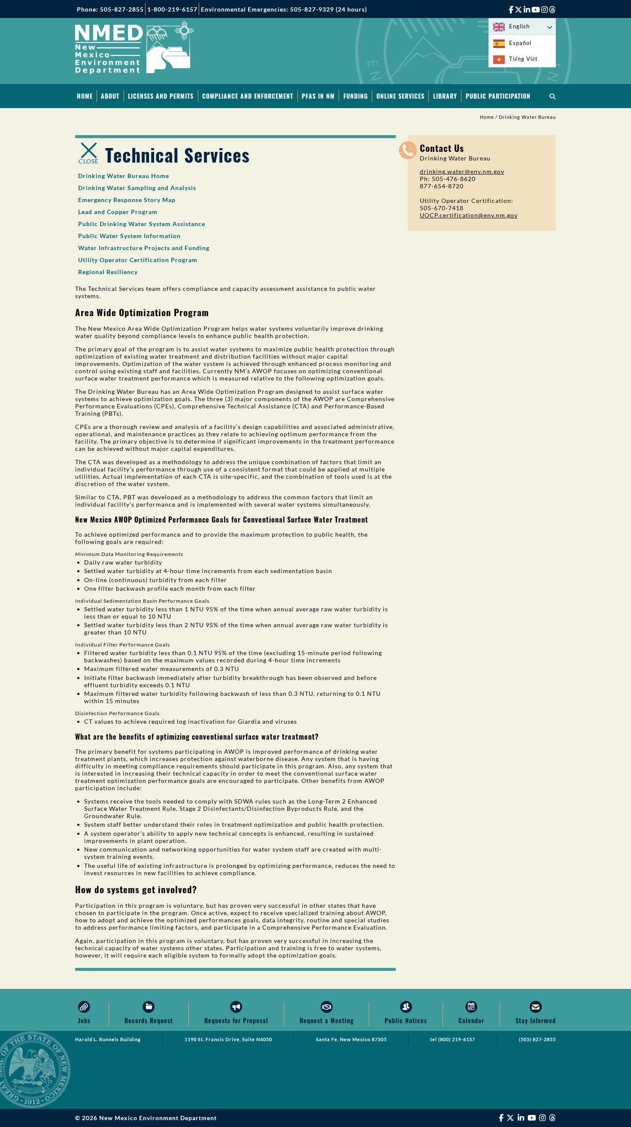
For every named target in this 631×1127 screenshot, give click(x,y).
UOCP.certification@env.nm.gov (469, 215)
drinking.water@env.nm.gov (462, 171)
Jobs (84, 1020)
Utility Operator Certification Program (137, 259)
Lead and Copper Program (118, 211)
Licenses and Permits (161, 95)
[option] (522, 43)
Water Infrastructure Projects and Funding (143, 247)
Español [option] (520, 42)
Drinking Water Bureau (527, 117)
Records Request (148, 1020)
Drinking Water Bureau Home (123, 175)
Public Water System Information (129, 235)
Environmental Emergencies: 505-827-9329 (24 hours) (284, 9)
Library (445, 95)
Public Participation (498, 95)
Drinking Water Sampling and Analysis (137, 187)
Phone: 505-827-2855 (110, 9)
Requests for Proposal (236, 1020)
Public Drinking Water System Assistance (141, 223)
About (110, 95)
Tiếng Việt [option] (523, 58)
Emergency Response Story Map (127, 199)
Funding (355, 95)
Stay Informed (536, 1020)
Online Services (400, 95)
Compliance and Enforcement (247, 95)
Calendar (471, 1020)
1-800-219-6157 (172, 9)
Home (85, 95)
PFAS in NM (318, 95)
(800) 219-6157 (456, 1039)
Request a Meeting (327, 1020)
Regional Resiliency (108, 271)
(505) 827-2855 (537, 1039)
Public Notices (406, 1020)
